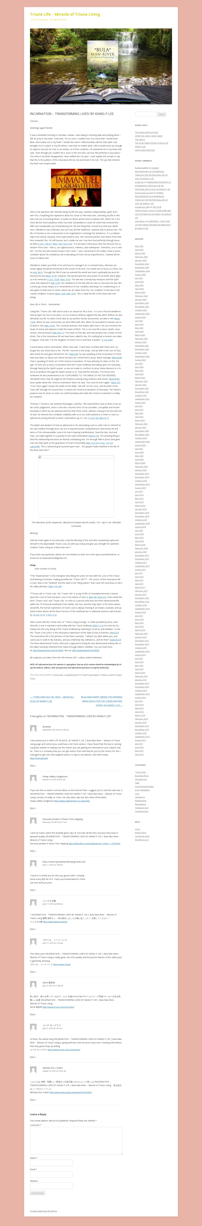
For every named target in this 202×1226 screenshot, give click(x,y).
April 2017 (139, 583)
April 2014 (139, 711)
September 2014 (142, 694)
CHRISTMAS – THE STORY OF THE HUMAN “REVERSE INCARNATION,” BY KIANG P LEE (153, 225)
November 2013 (142, 729)
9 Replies (34, 121)
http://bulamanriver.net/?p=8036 (48, 650)
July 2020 (139, 448)
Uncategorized (71, 674)
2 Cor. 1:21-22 (106, 442)
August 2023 (140, 317)
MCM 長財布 (49, 982)
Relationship (140, 800)
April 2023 (139, 331)
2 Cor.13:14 (39, 614)
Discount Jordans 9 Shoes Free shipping (63, 819)
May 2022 (139, 370)
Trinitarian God (141, 807)
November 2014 (142, 687)
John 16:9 (70, 293)
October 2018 (141, 520)
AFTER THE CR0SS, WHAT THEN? (149, 136)
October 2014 (141, 690)
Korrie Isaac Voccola (144, 192)
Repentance (140, 804)
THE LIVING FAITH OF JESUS (146, 132)
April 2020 (139, 459)
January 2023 (141, 342)
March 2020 (140, 463)
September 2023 (142, 313)
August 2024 (140, 274)
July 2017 (139, 573)
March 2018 (140, 544)
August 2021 (140, 402)
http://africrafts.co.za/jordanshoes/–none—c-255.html (94, 843)
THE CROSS (140, 139)
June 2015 (139, 662)
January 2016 (141, 637)
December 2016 (142, 598)
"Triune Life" (58, 674)
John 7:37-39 (55, 586)
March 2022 (140, 377)
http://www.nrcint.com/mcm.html (58, 1007)
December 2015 (142, 640)
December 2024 (142, 264)
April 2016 (139, 626)
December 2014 (142, 683)
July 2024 (139, 278)
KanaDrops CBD (142, 207)
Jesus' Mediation (142, 790)
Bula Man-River (142, 775)
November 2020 (142, 434)
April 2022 (139, 374)
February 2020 (141, 466)
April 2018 (139, 541)
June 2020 (139, 452)
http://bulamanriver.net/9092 (85, 650)
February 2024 (141, 296)
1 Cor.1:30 (93, 418)
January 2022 (141, 384)
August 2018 (140, 527)
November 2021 (142, 392)
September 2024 (142, 271)
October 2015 (141, 647)
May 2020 (139, 456)
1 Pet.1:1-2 (51, 614)
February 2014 (141, 719)
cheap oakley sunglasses (55, 776)
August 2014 (140, 697)
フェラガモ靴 (49, 900)
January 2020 (141, 470)
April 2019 (139, 502)
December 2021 (142, 388)
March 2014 (140, 715)
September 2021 (142, 399)
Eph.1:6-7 (103, 418)
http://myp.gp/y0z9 (39, 758)
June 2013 (139, 747)
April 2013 (139, 754)
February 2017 (141, 591)
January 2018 (141, 552)
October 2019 (141, 480)
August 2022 (140, 360)
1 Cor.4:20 (107, 339)
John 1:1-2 (98, 625)
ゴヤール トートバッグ (55, 939)
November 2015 (142, 644)
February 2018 (141, 548)
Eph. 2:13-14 (92, 442)
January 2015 (141, 679)
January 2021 (141, 427)
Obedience (140, 797)
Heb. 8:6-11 (58, 332)
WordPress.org (141, 839)
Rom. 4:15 (65, 279)
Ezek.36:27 (115, 639)
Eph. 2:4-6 (49, 325)
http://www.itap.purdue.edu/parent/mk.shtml (71, 1092)
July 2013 (139, 743)
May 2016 (139, 623)
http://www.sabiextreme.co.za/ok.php (72, 800)
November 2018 (142, 516)
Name (34, 1158)
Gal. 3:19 (55, 283)
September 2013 (142, 736)
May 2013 (139, 751)
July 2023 (139, 320)
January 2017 (141, 594)
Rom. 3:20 (60, 293)
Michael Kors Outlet (53, 1067)
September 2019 (142, 484)
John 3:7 (115, 382)
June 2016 (139, 619)
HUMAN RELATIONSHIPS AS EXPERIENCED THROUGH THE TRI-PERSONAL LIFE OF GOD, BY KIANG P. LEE (153, 186)
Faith (137, 783)
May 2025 (139, 246)
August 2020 (140, 445)
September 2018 (142, 523)
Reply (32, 765)
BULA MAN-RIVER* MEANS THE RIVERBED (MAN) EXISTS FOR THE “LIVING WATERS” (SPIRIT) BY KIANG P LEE (101, 701)
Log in (137, 829)
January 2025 (141, 260)
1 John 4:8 (92, 597)
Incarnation (94, 674)
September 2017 (142, 566)
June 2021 (139, 409)
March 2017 (140, 587)
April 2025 (139, 249)
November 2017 (142, 559)
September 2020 (142, 441)
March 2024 (140, 292)
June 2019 (139, 495)
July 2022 (139, 363)
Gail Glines (140, 221)
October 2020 (141, 438)
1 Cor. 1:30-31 (45, 243)
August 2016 (140, 612)
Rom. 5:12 (51, 275)
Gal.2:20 (73, 354)
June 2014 (139, 704)
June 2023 (139, 324)
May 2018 (139, 537)
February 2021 (141, 424)
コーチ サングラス (52, 1025)
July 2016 (139, 615)
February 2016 (141, 633)
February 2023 (141, 338)
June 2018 (139, 534)
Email (33, 1169)
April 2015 (139, 669)
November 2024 (142, 267)
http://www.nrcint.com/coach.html (64, 1049)
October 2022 (141, 352)
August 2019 (140, 488)
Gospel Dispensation (144, 786)
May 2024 (139, 285)
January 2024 (141, 299)
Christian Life (141, 779)
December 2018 (142, 512)
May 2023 (139, 328)
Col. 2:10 (67, 243)
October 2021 (141, 395)
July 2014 (139, 701)
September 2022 (142, 356)
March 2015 (140, 672)
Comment (35, 1125)
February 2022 (141, 381)
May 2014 (139, 708)
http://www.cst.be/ (62, 964)
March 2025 (140, 253)
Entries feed (140, 832)
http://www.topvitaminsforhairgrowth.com (64, 861)
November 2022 (142, 349)
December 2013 (142, 726)
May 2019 (139, 498)
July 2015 (139, 658)
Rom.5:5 (101, 597)
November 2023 (142, 306)
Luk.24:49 (34, 446)
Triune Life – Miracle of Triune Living (65, 14)
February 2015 (141, 676)
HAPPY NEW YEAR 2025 (145, 150)
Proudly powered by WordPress (43, 1211)
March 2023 (140, 335)
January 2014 (141, 722)
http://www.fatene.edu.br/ (55, 921)
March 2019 (140, 505)
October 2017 (141, 562)
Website (34, 1180)
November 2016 (142, 601)
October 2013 (141, 733)
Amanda (47, 726)
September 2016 (142, 608)
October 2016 (141, 605)
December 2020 (142, 431)
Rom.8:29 (116, 357)
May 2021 (139, 413)
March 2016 (140, 630)
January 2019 (141, 509)
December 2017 (142, 555)
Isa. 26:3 (38, 272)
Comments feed (142, 836)
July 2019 (139, 491)
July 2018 (139, 530)
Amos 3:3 (93, 435)
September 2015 (142, 651)
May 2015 (139, 665)
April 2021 (139, 416)
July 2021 (139, 406)
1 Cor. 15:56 (53, 279)
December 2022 (142, 345)
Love (137, 793)
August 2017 (140, 569)
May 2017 (139, 580)
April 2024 (139, 288)
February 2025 (141, 256)
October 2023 (141, 310)
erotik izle (139, 182)
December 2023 (142, 303)
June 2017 (139, 576)
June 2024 (139, 281)
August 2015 (140, 655)
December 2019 (142, 473)
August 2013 (140, 740)
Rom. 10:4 (57, 243)
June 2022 (139, 367)
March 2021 (140, 420)
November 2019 (142, 477)
